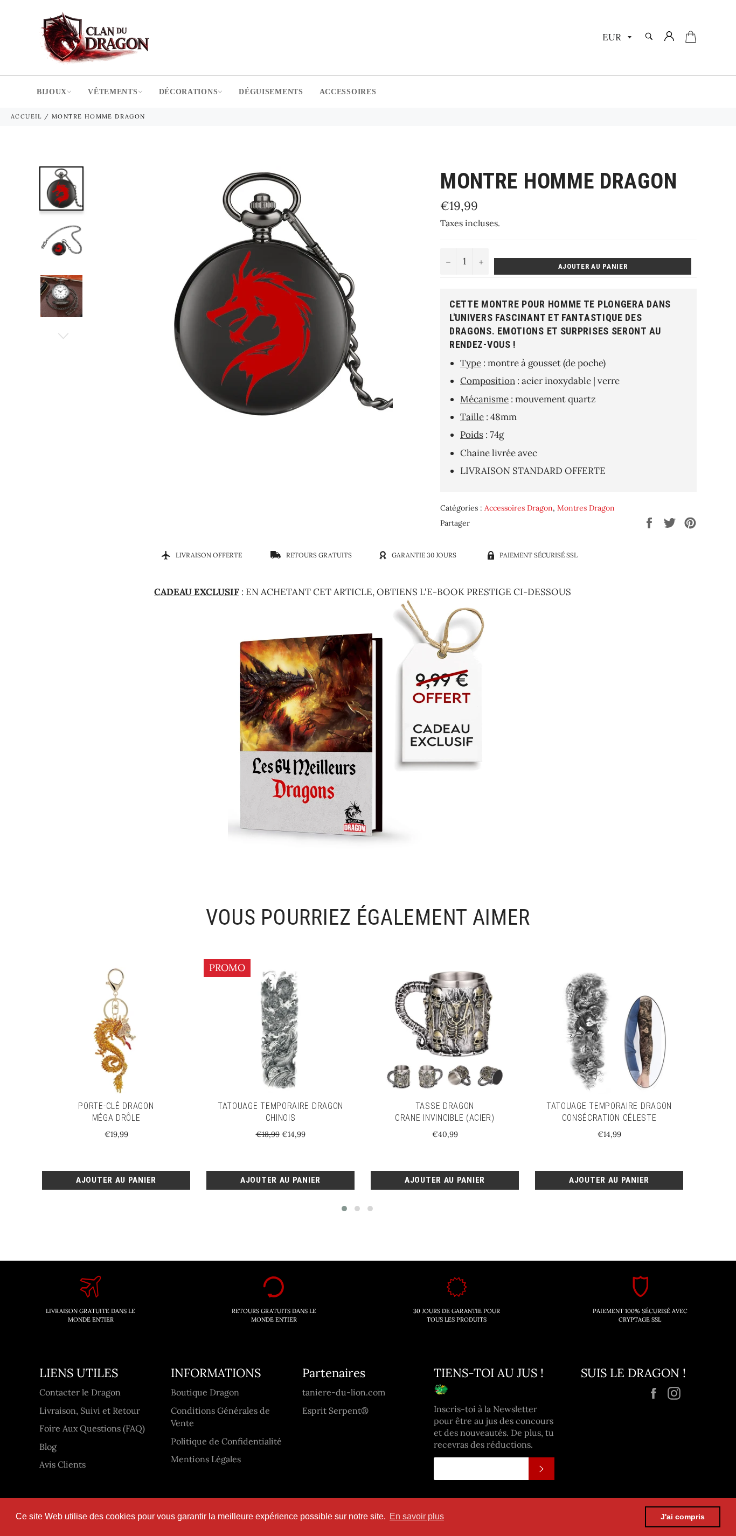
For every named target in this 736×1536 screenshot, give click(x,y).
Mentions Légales (206, 1459)
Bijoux (52, 92)
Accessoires (348, 92)
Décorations (188, 92)
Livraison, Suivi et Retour (89, 1410)
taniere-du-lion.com (343, 1392)
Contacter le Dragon (80, 1392)
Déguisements (271, 92)
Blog (48, 1446)
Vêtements (112, 92)
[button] (344, 1208)
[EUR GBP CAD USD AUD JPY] (615, 38)
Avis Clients (62, 1464)
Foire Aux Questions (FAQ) (92, 1428)
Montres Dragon (586, 508)
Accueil (26, 116)
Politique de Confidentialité (226, 1441)
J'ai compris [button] (683, 1516)
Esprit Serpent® (335, 1410)
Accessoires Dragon (518, 508)
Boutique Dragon (205, 1392)
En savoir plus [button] (417, 1516)
